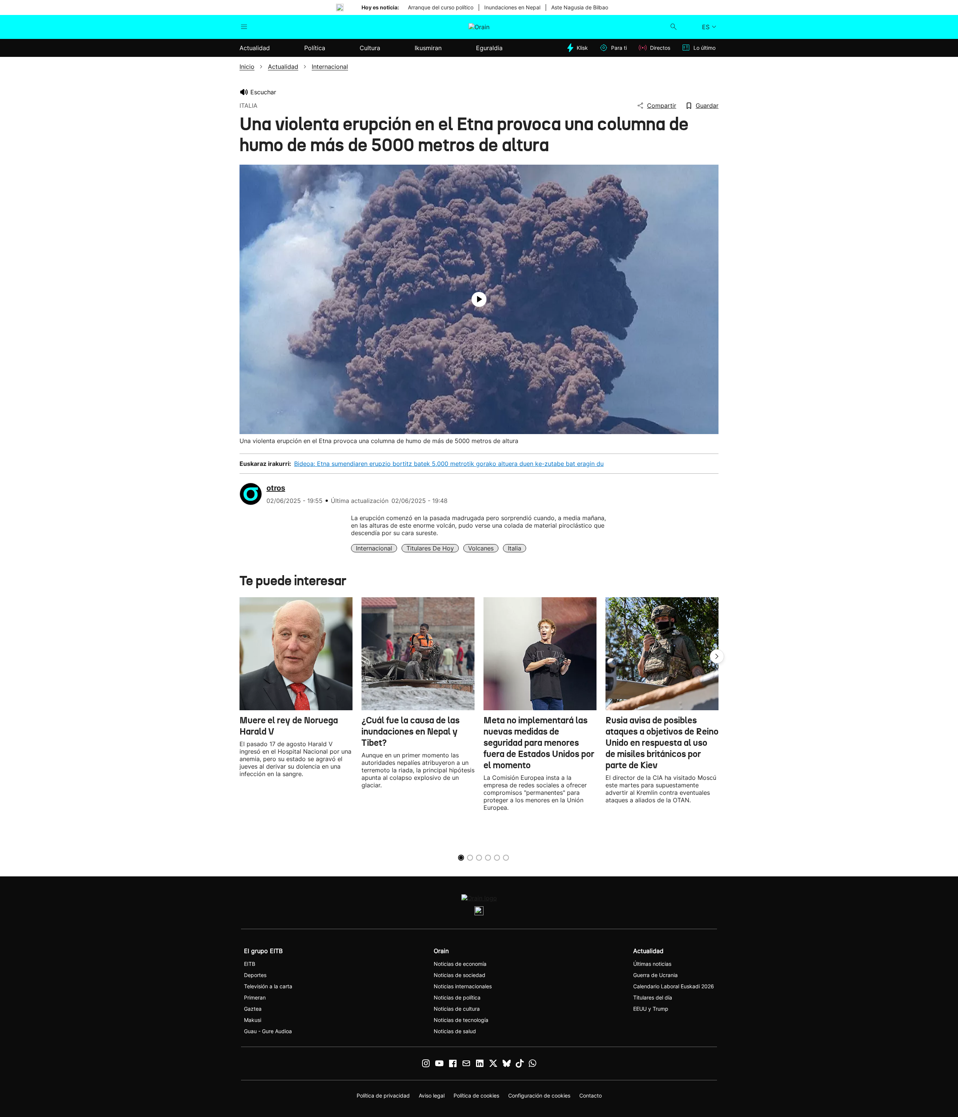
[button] (717, 656)
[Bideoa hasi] (479, 299)
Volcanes (481, 548)
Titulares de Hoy (430, 548)
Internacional (374, 548)
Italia (514, 548)
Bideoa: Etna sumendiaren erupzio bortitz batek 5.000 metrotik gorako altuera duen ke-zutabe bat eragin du (449, 463)
